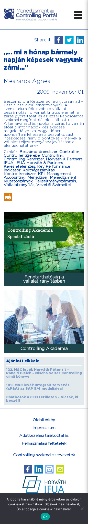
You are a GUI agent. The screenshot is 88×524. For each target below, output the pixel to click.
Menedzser (37, 177)
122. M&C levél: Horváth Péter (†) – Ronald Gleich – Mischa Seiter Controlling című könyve (44, 373)
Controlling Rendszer (24, 159)
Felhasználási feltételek (44, 443)
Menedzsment (63, 177)
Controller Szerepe (22, 155)
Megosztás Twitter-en (69, 40)
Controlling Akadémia (44, 349)
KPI (41, 174)
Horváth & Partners (64, 159)
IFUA (8, 163)
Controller (69, 152)
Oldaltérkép (44, 420)
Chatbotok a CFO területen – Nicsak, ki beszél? (42, 399)
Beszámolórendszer (38, 152)
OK (45, 517)
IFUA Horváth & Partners (39, 163)
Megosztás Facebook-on (59, 40)
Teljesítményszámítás (55, 181)
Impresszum (44, 428)
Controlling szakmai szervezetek (44, 455)
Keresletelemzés (19, 166)
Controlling (52, 155)
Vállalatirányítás (19, 185)
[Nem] (81, 508)
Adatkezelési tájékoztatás (44, 435)
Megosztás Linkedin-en (80, 40)
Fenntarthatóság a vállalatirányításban (44, 279)
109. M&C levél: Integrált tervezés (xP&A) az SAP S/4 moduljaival (37, 387)
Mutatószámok (18, 181)
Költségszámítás (38, 170)
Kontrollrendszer (20, 174)
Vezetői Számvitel (53, 185)
